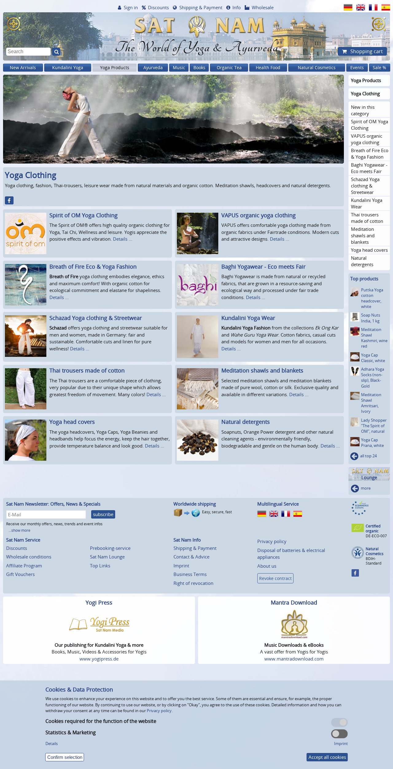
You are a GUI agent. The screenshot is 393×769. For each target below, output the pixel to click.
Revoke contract (275, 578)
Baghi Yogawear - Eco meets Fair (263, 266)
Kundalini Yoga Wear (248, 317)
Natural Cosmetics (317, 67)
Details (51, 743)
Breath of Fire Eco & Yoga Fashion (93, 266)
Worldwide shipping (194, 504)
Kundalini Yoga (67, 67)
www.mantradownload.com (294, 659)
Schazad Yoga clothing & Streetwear (95, 317)
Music (179, 67)
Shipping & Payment (200, 7)
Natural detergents (245, 421)
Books (199, 67)
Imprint (181, 565)
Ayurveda (153, 67)
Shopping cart (366, 51)
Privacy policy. (160, 710)
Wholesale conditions (28, 557)
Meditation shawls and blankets (262, 370)
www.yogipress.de (99, 659)
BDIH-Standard (373, 561)
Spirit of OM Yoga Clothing (83, 215)
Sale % (379, 67)
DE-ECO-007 (376, 535)
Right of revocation (193, 583)
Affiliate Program (24, 565)
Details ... (122, 239)
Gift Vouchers (20, 574)
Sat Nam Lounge (107, 557)
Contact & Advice (191, 557)
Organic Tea (229, 67)
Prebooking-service (110, 548)
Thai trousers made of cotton (87, 370)
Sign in (131, 7)
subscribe (103, 514)
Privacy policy (271, 541)
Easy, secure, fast (217, 512)
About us (266, 566)
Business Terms (190, 574)
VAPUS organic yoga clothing (258, 215)
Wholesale (263, 7)
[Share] (9, 200)
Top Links (100, 565)
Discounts (158, 7)
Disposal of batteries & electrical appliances (291, 553)
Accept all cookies (327, 757)
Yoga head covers (72, 421)
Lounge (369, 477)
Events (357, 67)
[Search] (56, 52)
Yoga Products (114, 67)
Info (236, 7)
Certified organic (373, 528)
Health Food (268, 67)
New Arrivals (23, 67)
